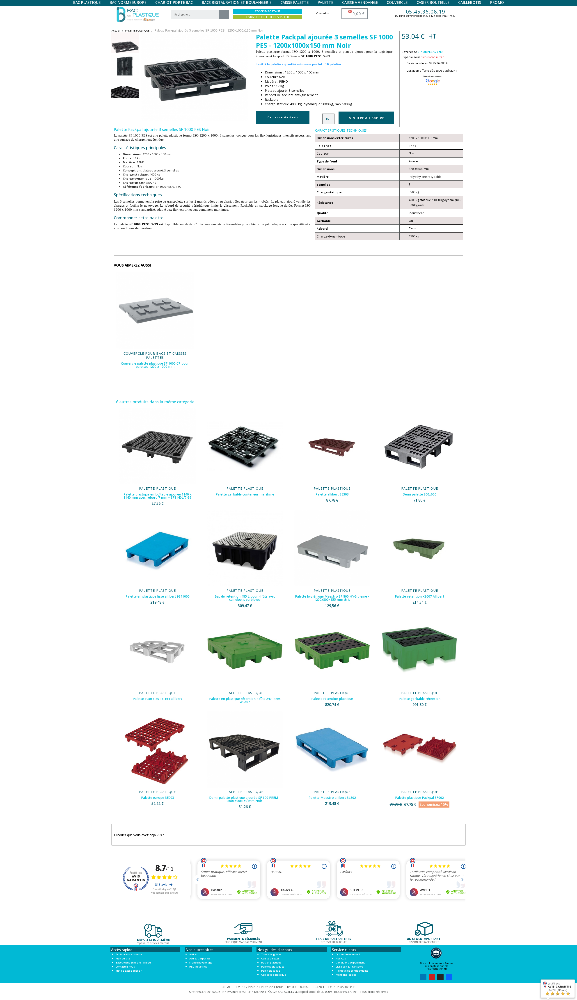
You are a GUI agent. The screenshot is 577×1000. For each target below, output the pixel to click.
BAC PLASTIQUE (87, 2)
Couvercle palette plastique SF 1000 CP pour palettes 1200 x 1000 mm (155, 365)
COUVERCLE (397, 2)
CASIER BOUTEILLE (433, 2)
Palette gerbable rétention (419, 698)
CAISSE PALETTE (294, 2)
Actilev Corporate (199, 958)
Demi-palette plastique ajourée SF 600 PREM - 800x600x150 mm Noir (244, 799)
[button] (147, 76)
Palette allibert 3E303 (332, 494)
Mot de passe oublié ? (129, 970)
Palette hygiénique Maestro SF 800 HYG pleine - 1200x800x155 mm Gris (332, 598)
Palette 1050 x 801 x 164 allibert (157, 698)
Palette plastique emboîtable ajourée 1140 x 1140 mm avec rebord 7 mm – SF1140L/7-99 (158, 496)
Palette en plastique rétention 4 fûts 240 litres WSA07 (245, 700)
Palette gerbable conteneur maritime (245, 494)
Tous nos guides (271, 954)
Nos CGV (341, 958)
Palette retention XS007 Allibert (419, 596)
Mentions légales (346, 974)
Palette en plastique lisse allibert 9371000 (158, 596)
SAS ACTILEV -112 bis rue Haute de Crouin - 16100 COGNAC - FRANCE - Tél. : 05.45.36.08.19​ (288, 987)
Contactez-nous (125, 966)
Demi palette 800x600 (419, 494)
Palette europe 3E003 (157, 797)
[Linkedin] (423, 977)
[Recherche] (224, 14)
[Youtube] (432, 977)
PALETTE (325, 2)
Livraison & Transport (349, 966)
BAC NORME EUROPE (128, 2)
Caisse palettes (270, 958)
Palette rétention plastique (332, 698)
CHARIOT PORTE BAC (174, 2)
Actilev (193, 954)
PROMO (497, 2)
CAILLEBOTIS (469, 2)
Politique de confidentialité (352, 970)
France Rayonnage (200, 962)
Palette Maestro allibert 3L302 (332, 797)
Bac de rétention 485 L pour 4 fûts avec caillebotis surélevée (245, 598)
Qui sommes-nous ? (348, 954)
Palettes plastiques (272, 966)
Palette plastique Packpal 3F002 (419, 797)
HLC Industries (198, 966)
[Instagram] (440, 977)
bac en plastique (271, 962)
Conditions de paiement (350, 962)
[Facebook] (449, 977)
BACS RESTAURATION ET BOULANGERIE (236, 2)
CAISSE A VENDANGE (360, 2)
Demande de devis (283, 117)
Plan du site (123, 958)
